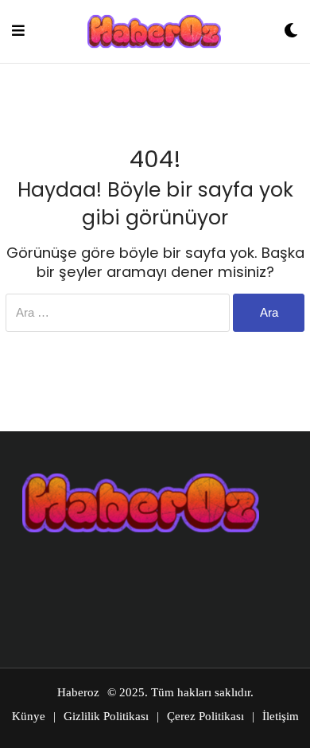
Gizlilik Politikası (106, 716)
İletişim (280, 716)
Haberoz (78, 692)
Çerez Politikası (205, 716)
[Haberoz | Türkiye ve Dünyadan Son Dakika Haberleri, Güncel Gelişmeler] (154, 31)
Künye (28, 716)
